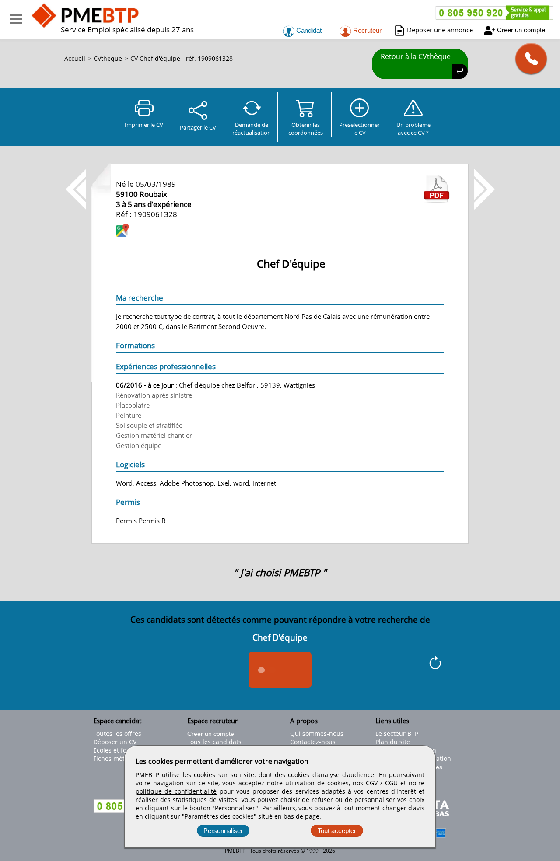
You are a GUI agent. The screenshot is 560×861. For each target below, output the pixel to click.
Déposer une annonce (440, 29)
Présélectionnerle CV (359, 128)
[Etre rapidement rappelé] (527, 58)
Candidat (308, 30)
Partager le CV (198, 127)
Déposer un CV (114, 742)
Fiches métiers (114, 758)
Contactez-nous (313, 742)
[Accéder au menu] (16, 18)
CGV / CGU (382, 783)
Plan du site (392, 742)
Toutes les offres (117, 733)
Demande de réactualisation (251, 128)
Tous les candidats (214, 742)
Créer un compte (521, 30)
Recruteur (366, 30)
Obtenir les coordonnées (305, 128)
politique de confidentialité (176, 791)
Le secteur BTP (396, 733)
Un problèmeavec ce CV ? (413, 128)
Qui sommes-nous (316, 733)
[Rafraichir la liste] (435, 664)
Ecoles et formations (123, 750)
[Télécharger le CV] (437, 200)
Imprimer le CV (144, 125)
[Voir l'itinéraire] (122, 231)
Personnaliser (223, 830)
